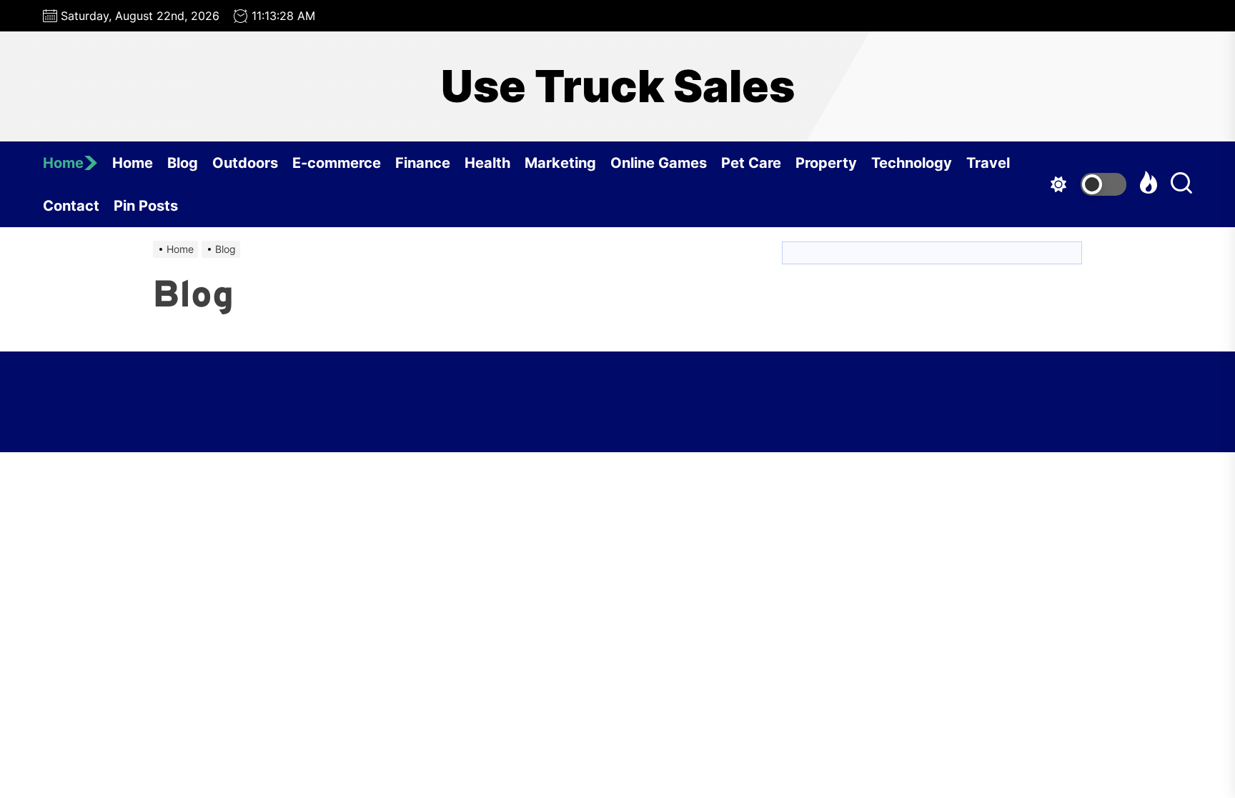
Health (487, 162)
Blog (182, 162)
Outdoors (245, 162)
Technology (911, 162)
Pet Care (751, 162)
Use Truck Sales (618, 86)
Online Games (658, 162)
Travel (988, 162)
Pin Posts (146, 205)
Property (826, 162)
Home (63, 162)
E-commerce (336, 162)
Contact (71, 205)
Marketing (560, 162)
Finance (422, 162)
